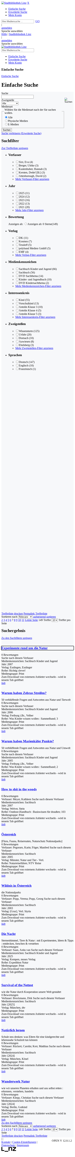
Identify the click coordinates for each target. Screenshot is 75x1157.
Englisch (23, 365)
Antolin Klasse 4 (28, 310)
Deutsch (23, 361)
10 (19, 620)
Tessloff (23, 244)
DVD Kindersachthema (32, 282)
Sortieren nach (9, 616)
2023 (21, 200)
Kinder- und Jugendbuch (32, 279)
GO (37, 21)
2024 (21, 196)
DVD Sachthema (28, 275)
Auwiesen (24, 341)
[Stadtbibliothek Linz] (14, 2)
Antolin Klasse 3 (28, 306)
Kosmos (23, 241)
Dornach (23, 338)
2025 (21, 193)
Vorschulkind (26, 303)
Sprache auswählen (12, 31)
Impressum (23, 1145)
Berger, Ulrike (27, 165)
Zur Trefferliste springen (14, 148)
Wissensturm (26, 331)
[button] (69, 100)
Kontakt (5, 1142)
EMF (22, 251)
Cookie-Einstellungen (24, 1142)
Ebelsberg (24, 345)
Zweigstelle (7, 100)
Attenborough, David (30, 175)
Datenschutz (8, 1145)
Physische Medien (18, 120)
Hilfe (4, 34)
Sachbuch (24, 272)
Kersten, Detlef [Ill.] (30, 172)
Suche (4, 93)
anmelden (6, 27)
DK (21, 237)
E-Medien (13, 124)
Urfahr (22, 334)
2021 (21, 207)
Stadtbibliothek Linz (20, 34)
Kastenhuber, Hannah (31, 168)
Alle (10, 117)
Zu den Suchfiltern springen (16, 638)
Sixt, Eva (24, 161)
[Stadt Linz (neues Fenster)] (8, 1150)
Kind (21, 299)
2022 (21, 203)
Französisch (25, 368)
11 (23, 620)
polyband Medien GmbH (33, 248)
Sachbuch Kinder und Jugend (35, 268)
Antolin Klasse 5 (28, 313)
